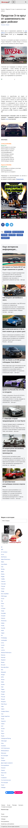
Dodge (2, 591)
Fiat (2, 601)
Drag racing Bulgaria (18, 231)
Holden (2, 623)
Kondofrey (4, 234)
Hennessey (3, 620)
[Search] (25, 2)
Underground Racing (6, 738)
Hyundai (3, 628)
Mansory (3, 655)
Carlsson (3, 581)
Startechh (3, 721)
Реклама (14, 805)
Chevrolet (3, 583)
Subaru (2, 723)
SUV (2, 726)
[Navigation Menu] (13, 2)
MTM (2, 677)
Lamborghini (4, 640)
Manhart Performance (6, 652)
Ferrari (2, 598)
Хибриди (3, 787)
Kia (2, 635)
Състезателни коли (6, 780)
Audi (2, 566)
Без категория (4, 755)
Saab (2, 706)
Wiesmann (3, 753)
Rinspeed (3, 701)
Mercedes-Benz (5, 667)
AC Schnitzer (4, 552)
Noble (2, 682)
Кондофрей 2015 (5, 237)
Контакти (21, 805)
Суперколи (3, 777)
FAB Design (4, 596)
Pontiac (3, 694)
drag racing (8, 231)
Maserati (3, 657)
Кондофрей (19, 234)
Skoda (2, 718)
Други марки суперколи (7, 763)
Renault (3, 699)
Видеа (2, 758)
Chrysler (3, 586)
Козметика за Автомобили (7, 824)
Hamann (3, 618)
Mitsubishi (3, 672)
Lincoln (2, 645)
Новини (7, 24)
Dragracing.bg (19, 179)
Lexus (2, 642)
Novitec (3, 684)
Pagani (2, 689)
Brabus (2, 574)
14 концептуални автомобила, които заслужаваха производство (13, 451)
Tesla (2, 731)
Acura (2, 554)
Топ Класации (4, 816)
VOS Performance (5, 748)
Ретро (2, 775)
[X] (7, 224)
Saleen (2, 709)
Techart (3, 728)
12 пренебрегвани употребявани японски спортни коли (14, 484)
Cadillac (3, 579)
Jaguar (2, 633)
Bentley (3, 569)
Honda (2, 625)
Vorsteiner (3, 745)
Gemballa (3, 613)
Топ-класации (4, 782)
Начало (3, 9)
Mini (2, 669)
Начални (3, 24)
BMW (2, 571)
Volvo (2, 743)
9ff (1, 547)
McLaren (3, 664)
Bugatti (2, 576)
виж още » (10, 312)
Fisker (2, 603)
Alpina (2, 561)
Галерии (3, 760)
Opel (2, 686)
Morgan (3, 674)
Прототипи (3, 772)
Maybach (3, 660)
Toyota (2, 736)
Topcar (2, 733)
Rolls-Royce (4, 704)
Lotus (2, 647)
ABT (2, 549)
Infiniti (2, 630)
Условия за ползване (6, 807)
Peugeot (3, 691)
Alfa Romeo (4, 557)
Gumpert (3, 615)
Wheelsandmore (5, 750)
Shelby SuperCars (5, 716)
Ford (2, 606)
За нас (8, 805)
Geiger (2, 610)
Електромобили (5, 765)
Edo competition (5, 593)
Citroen (2, 588)
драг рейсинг (12, 234)
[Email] (11, 224)
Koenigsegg (4, 637)
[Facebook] (3, 224)
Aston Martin (4, 564)
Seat (2, 713)
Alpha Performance (5, 559)
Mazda (2, 662)
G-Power (3, 608)
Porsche (3, 696)
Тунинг (2, 785)
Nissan (2, 679)
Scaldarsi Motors (5, 711)
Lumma (3, 650)
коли (7, 119)
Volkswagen (4, 740)
